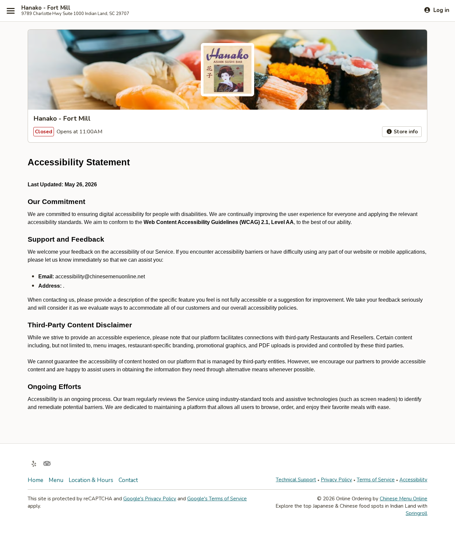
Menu (56, 480)
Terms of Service (376, 479)
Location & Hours (91, 480)
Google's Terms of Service (217, 498)
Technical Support (296, 479)
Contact (128, 480)
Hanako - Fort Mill (45, 8)
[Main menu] (10, 10)
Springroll (416, 513)
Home (35, 480)
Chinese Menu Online (403, 498)
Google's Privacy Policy (149, 498)
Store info (405, 131)
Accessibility (413, 479)
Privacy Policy (336, 479)
